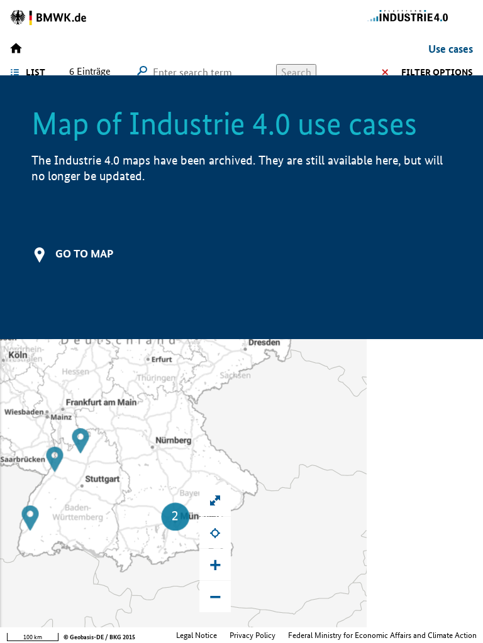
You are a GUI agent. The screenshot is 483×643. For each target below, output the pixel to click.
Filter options (437, 72)
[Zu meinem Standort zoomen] (215, 532)
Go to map (84, 253)
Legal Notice (196, 635)
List (35, 72)
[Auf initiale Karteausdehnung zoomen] (215, 500)
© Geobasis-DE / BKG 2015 (99, 637)
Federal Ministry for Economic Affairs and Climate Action (382, 635)
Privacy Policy (252, 635)
